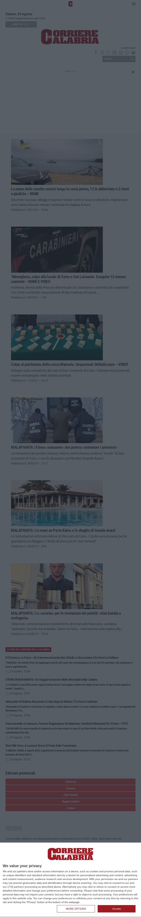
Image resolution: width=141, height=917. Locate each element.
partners (22, 871)
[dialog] (70, 880)
